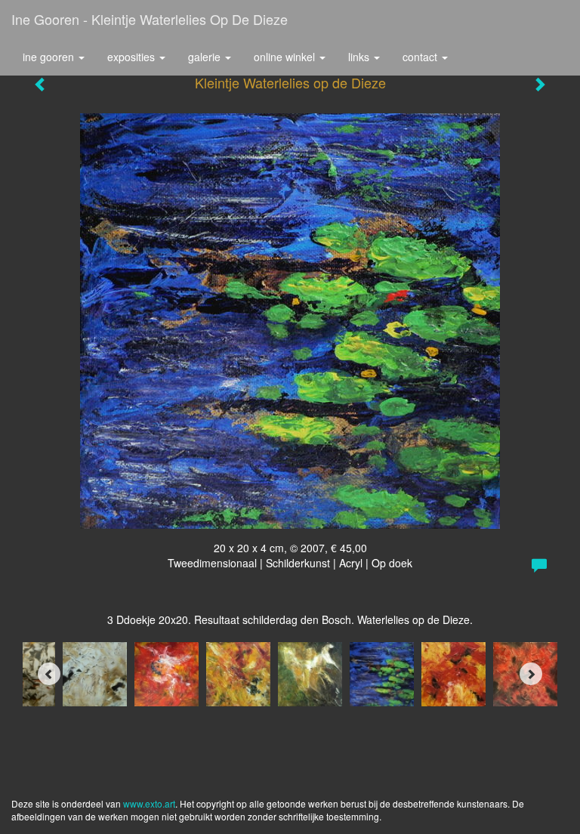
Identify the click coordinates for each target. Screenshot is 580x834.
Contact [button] (421, 56)
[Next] (531, 674)
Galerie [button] (206, 56)
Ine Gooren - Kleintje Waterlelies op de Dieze (149, 19)
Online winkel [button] (286, 56)
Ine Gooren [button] (50, 56)
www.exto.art (149, 803)
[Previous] (49, 674)
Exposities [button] (132, 56)
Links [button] (360, 56)
